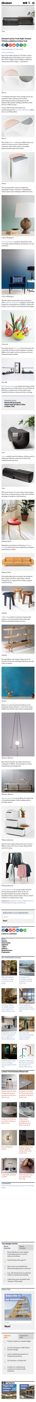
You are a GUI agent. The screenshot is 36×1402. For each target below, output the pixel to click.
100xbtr (4, 617)
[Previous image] (3, 21)
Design (14, 903)
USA (20, 901)
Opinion (5, 945)
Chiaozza (16, 348)
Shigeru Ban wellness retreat (8, 1388)
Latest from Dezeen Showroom (15, 1072)
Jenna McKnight (7, 49)
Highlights (10, 1383)
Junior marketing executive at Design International (17, 1355)
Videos (4, 948)
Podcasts (6, 952)
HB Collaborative (8, 386)
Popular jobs (7, 1336)
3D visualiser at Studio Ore (16, 1360)
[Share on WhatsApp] (24, 45)
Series (4, 941)
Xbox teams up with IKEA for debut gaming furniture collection (19, 1267)
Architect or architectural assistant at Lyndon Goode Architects (16, 1368)
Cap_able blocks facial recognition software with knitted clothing (19, 1274)
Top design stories (10, 1244)
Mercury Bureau (7, 798)
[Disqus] (18, 1214)
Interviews (6, 943)
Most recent (22, 1247)
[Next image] (32, 21)
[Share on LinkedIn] (18, 45)
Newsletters (7, 950)
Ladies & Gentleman (12, 302)
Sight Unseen (27, 901)
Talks (4, 947)
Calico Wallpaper (8, 242)
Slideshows (22, 903)
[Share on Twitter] (7, 45)
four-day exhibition (22, 110)
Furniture (13, 901)
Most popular (7, 1247)
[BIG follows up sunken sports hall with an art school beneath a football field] (24, 3)
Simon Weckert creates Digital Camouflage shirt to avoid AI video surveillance (17, 1253)
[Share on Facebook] (3, 45)
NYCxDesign (6, 903)
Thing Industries (7, 890)
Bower (12, 142)
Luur (3, 456)
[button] (29, 2)
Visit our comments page (10, 1186)
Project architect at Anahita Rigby (19, 1341)
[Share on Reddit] (14, 45)
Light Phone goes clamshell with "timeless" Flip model (18, 1280)
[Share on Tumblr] (21, 45)
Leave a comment (8, 52)
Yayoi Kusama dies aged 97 (16, 1260)
